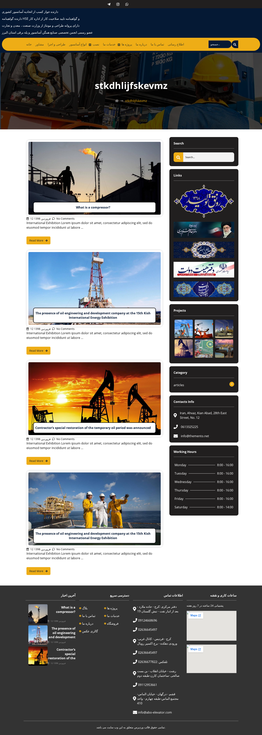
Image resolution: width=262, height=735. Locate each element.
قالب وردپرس (142, 727)
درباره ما (141, 44)
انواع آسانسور (78, 44)
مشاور (39, 44)
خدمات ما (109, 44)
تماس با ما (157, 44)
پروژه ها (127, 44)
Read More (34, 142)
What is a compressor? (65, 609)
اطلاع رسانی (176, 44)
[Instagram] (118, 4)
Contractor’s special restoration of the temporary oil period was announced (61, 660)
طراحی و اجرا (56, 44)
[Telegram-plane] (109, 4)
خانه (29, 44)
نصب (96, 44)
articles (179, 385)
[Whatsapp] (127, 4)
